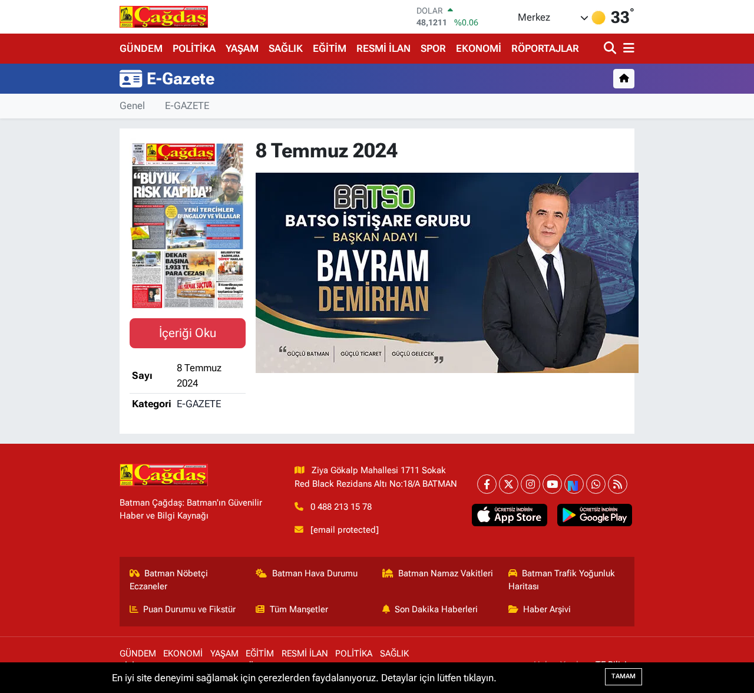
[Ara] (611, 48)
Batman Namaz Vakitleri (445, 573)
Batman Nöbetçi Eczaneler (169, 580)
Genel (132, 105)
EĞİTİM (329, 48)
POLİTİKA (194, 48)
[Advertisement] (71, 307)
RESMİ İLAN (383, 48)
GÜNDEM (141, 48)
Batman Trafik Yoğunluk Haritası (562, 580)
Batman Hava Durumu (315, 573)
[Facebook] (487, 484)
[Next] (574, 484)
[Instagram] (530, 484)
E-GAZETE (187, 105)
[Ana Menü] (627, 48)
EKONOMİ (478, 48)
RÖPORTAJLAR (545, 48)
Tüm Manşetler (299, 609)
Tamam (623, 676)
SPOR (433, 48)
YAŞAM (242, 48)
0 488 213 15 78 (341, 506)
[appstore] (509, 515)
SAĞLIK (286, 48)
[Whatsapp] (596, 484)
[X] (508, 484)
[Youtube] (552, 484)
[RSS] (617, 484)
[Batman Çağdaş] (164, 16)
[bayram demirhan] (447, 272)
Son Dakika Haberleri (436, 609)
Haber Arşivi (547, 609)
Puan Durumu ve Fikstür (189, 609)
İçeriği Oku (187, 332)
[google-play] (594, 515)
